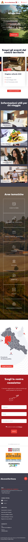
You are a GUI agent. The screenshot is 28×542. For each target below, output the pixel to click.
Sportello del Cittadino (6, 512)
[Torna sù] (25, 478)
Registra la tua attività (6, 518)
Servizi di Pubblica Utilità (7, 514)
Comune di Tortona (5, 490)
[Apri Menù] (26, 2)
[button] (22, 2)
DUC (2, 487)
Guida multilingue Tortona (7, 516)
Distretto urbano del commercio (9, 489)
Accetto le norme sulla (14, 426)
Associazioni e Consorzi (6, 510)
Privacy (20, 427)
